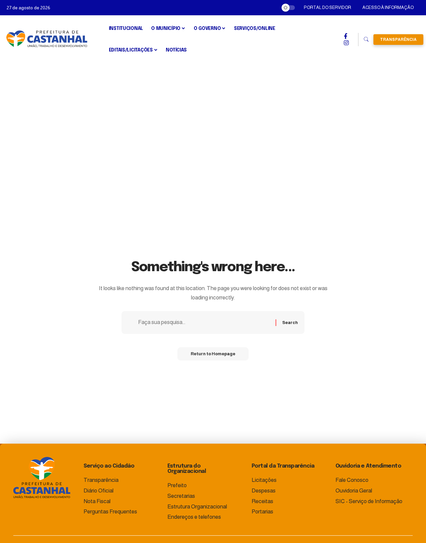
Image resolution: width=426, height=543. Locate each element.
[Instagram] (346, 43)
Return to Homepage (213, 353)
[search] (365, 39)
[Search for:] (204, 322)
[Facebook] (345, 36)
